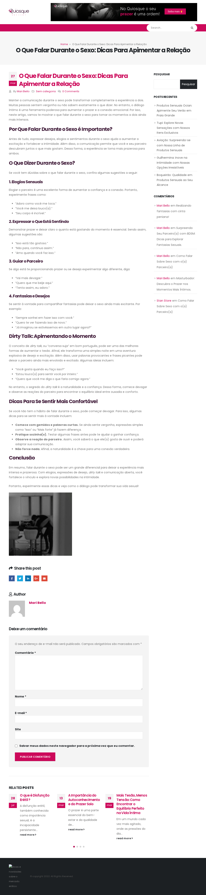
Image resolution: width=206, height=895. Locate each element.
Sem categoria (46, 91)
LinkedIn (28, 578)
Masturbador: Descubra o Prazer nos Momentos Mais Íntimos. (176, 284)
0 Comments (70, 91)
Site (18, 729)
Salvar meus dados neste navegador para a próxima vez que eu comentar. (77, 746)
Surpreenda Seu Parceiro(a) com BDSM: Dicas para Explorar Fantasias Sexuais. (131, 804)
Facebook (12, 578)
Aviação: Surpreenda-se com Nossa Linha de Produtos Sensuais (174, 145)
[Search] (192, 27)
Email (44, 578)
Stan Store (164, 301)
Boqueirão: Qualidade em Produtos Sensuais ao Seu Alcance (175, 180)
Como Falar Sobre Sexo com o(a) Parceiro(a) (175, 261)
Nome (20, 696)
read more (27, 829)
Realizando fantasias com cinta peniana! (174, 211)
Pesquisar (162, 74)
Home (64, 44)
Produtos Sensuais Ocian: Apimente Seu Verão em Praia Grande (174, 110)
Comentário (25, 653)
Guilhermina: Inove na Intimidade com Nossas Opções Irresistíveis (173, 163)
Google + (36, 578)
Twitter (20, 578)
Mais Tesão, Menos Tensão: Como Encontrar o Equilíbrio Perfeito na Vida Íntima (83, 804)
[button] (74, 851)
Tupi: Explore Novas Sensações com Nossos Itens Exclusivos (173, 128)
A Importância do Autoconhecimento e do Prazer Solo (36, 800)
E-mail (21, 713)
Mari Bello (23, 91)
